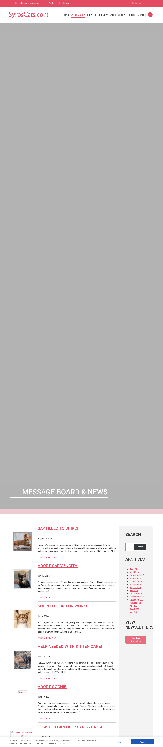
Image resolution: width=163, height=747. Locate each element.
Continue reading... (47, 557)
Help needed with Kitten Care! (70, 646)
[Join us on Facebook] (145, 3)
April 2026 (134, 572)
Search (140, 547)
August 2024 (135, 603)
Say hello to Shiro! (58, 528)
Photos (131, 14)
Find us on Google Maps (60, 3)
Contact (142, 14)
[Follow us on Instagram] (149, 3)
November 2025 (137, 578)
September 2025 (137, 584)
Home (65, 14)
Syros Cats (77, 14)
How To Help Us (96, 14)
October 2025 (136, 581)
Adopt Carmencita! (58, 565)
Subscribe (27, 3)
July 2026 (134, 569)
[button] (150, 14)
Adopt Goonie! (52, 686)
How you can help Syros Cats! (70, 727)
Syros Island (116, 14)
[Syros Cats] (28, 15)
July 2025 (134, 590)
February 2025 (136, 593)
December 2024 (137, 597)
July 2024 (134, 606)
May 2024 (134, 612)
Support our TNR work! (62, 606)
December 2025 (137, 575)
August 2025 (135, 587)
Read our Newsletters (135, 639)
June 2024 (134, 609)
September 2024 (137, 600)
